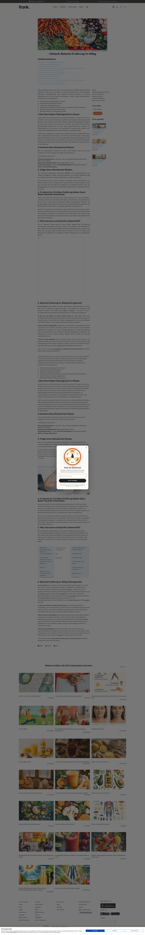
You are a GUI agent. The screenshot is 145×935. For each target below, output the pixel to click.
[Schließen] (86, 448)
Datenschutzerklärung (80, 485)
